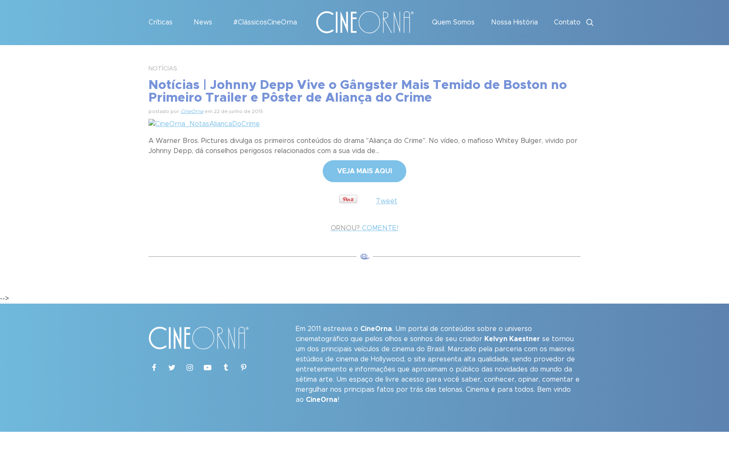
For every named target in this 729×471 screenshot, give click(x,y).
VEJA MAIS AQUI (364, 171)
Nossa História (514, 22)
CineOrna (192, 111)
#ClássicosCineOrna (265, 22)
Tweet (386, 201)
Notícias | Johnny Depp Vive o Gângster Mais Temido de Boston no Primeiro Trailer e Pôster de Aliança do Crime (357, 91)
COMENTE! (364, 228)
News (203, 22)
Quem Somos (453, 22)
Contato (567, 22)
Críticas (160, 22)
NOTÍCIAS (162, 69)
